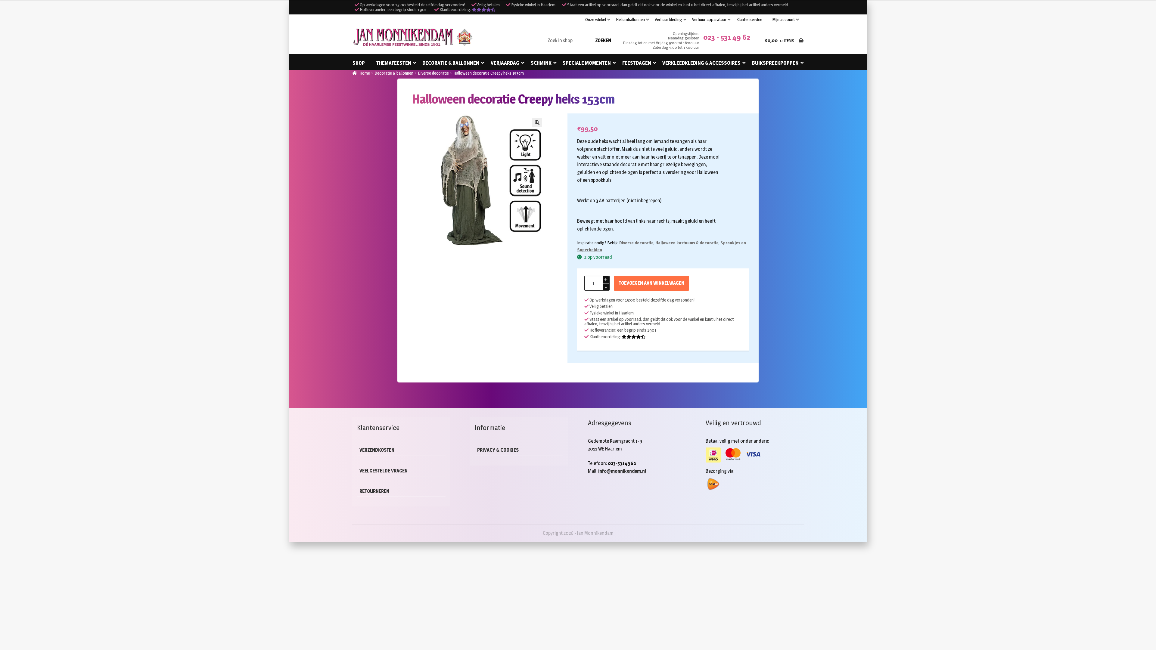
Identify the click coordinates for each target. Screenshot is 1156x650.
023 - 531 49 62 (726, 37)
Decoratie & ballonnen (450, 63)
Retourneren (374, 491)
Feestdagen (636, 63)
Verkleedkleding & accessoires (701, 63)
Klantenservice (749, 19)
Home (364, 73)
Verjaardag (505, 63)
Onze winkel (595, 19)
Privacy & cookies (498, 450)
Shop (359, 63)
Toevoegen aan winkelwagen (651, 283)
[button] (537, 122)
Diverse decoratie (433, 73)
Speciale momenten (587, 63)
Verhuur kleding (668, 19)
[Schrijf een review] (484, 9)
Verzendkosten (376, 450)
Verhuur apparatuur (709, 19)
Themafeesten (393, 63)
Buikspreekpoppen (775, 63)
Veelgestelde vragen (383, 471)
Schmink (541, 63)
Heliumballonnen (630, 19)
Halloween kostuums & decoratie (687, 242)
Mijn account (783, 19)
